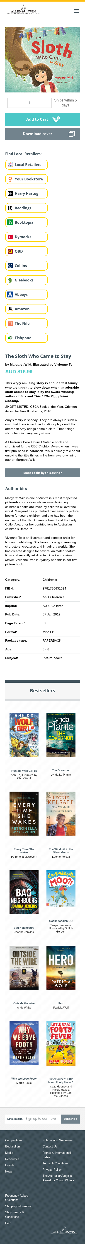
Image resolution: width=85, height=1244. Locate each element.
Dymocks (23, 236)
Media (9, 1152)
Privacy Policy (52, 1169)
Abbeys (21, 294)
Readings (23, 207)
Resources (12, 1159)
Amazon (22, 308)
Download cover (37, 133)
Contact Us (50, 1146)
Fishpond (23, 337)
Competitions (13, 1140)
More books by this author (42, 473)
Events (10, 1165)
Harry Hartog (26, 193)
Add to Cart (37, 119)
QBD (19, 251)
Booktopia (24, 222)
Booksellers (13, 1146)
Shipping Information (18, 1206)
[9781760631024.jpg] (42, 59)
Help (8, 1223)
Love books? (15, 1119)
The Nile (22, 323)
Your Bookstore (29, 179)
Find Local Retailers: (23, 153)
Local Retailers (28, 164)
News (8, 1171)
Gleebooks (24, 280)
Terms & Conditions (55, 1163)
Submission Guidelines (58, 1140)
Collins (21, 265)
